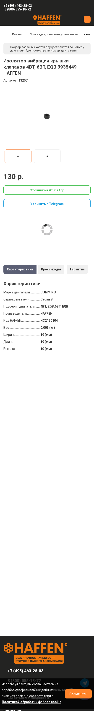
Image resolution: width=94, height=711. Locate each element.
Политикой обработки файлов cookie (31, 702)
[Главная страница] (4, 34)
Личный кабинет (88, 7)
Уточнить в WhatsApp (47, 190)
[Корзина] (75, 7)
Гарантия (77, 269)
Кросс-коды (51, 269)
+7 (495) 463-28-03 (17, 6)
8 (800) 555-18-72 (18, 9)
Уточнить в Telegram (47, 204)
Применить (78, 694)
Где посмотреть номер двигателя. (52, 50)
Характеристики (20, 269)
